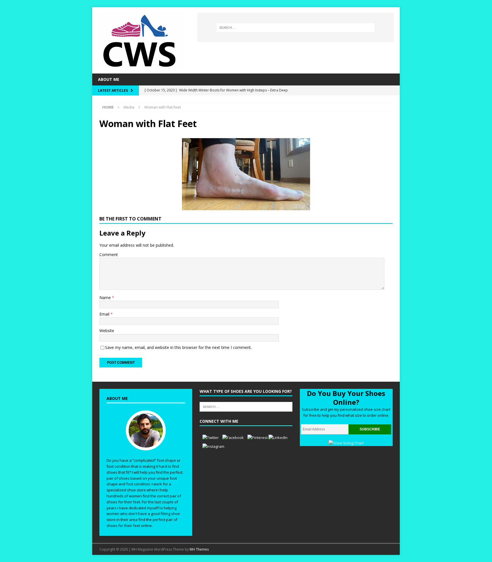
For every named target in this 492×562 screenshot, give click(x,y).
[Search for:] (295, 27)
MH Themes (199, 549)
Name (105, 297)
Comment (108, 254)
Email (104, 314)
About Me (108, 79)
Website (106, 330)
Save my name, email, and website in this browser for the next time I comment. (178, 347)
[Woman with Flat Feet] (246, 206)
